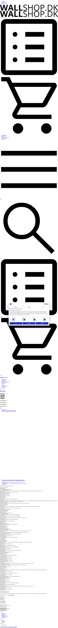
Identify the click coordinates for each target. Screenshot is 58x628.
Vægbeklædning (4, 135)
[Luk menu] (6, 377)
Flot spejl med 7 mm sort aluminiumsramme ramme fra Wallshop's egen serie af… (13, 445)
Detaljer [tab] (29, 307)
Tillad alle (42, 323)
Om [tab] (42, 307)
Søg (0, 257)
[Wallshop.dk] (29, 10)
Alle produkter (4, 625)
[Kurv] (29, 133)
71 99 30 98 (3, 602)
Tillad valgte (29, 323)
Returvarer (3, 3)
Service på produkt (4, 2)
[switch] (24, 319)
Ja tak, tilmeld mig (11, 595)
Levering (3, 622)
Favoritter (1, 316)
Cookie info (3, 617)
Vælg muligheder (4, 483)
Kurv (0, 375)
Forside (3, 620)
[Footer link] (2, 627)
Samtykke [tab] (15, 307)
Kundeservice (4, 613)
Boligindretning (4, 380)
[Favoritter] (29, 75)
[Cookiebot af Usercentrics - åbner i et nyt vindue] (44, 304)
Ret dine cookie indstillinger (14, 626)
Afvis (16, 323)
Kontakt (3, 139)
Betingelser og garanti (5, 616)
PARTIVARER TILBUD (5, 137)
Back (1, 400)
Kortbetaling (3, 385)
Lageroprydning (4, 138)
